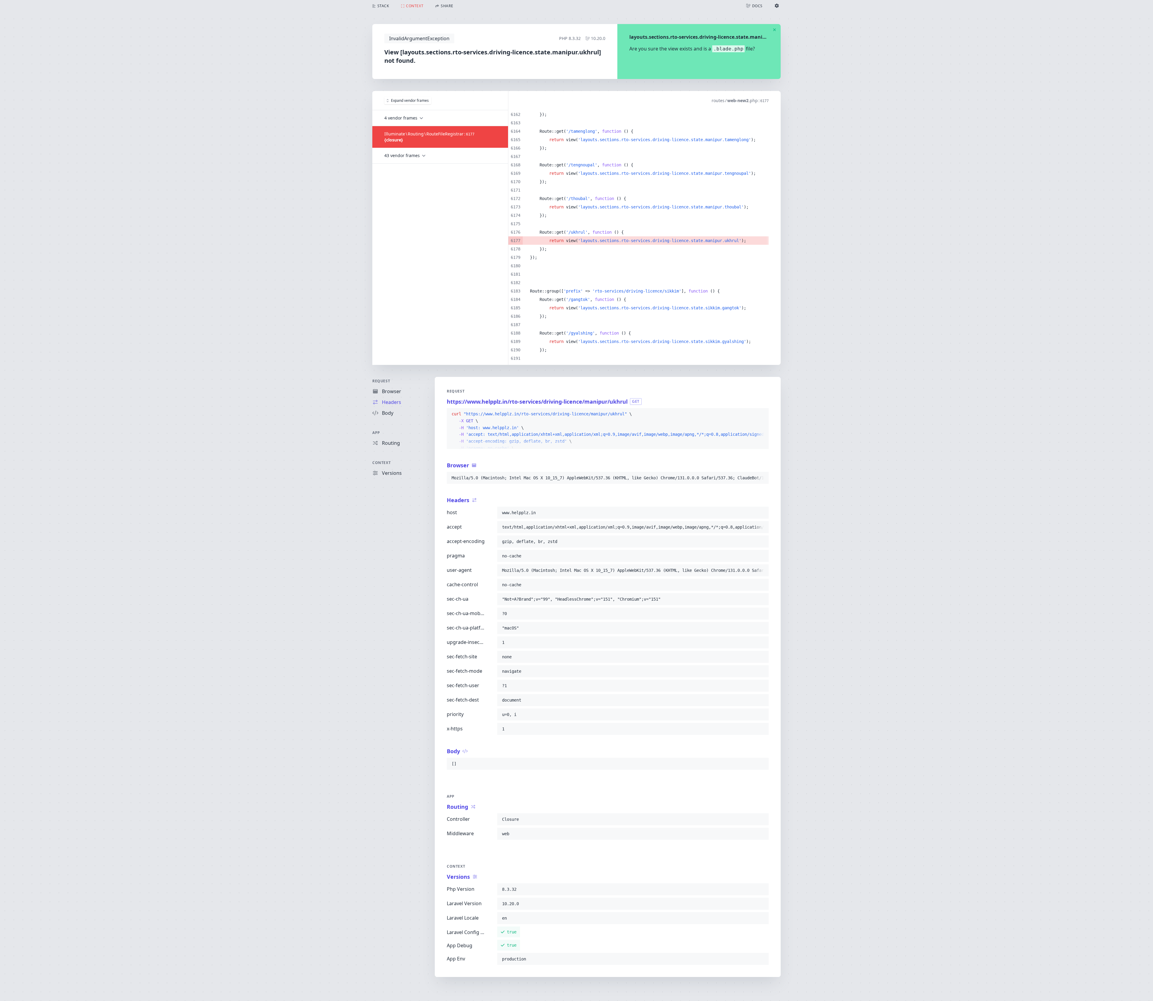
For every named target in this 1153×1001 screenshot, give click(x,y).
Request (381, 381)
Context (381, 462)
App (376, 432)
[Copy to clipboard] (761, 414)
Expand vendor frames (410, 100)
